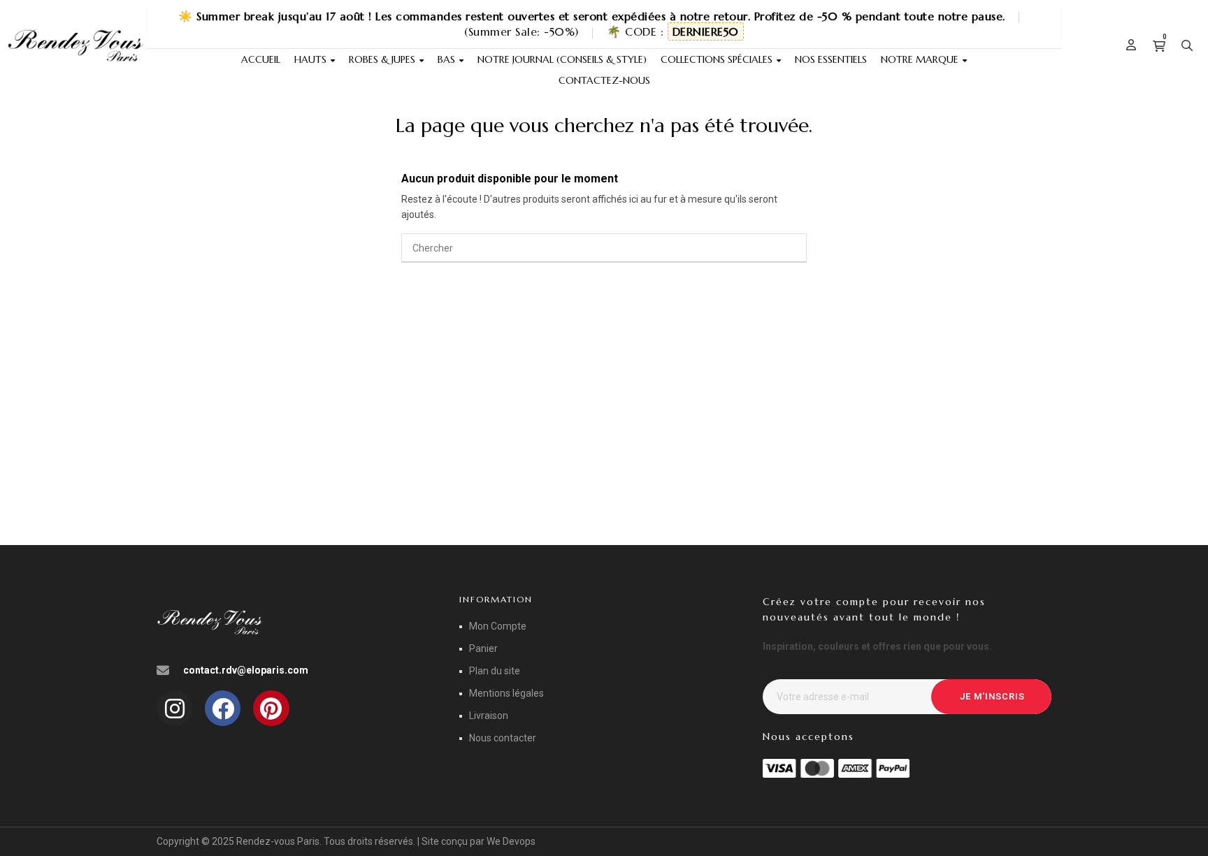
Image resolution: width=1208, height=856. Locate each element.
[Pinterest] (271, 708)
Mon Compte (497, 626)
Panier (483, 648)
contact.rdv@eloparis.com (245, 670)
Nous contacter (502, 737)
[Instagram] (174, 708)
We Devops (511, 841)
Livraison (488, 715)
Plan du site (494, 670)
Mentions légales (506, 693)
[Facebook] (222, 708)
